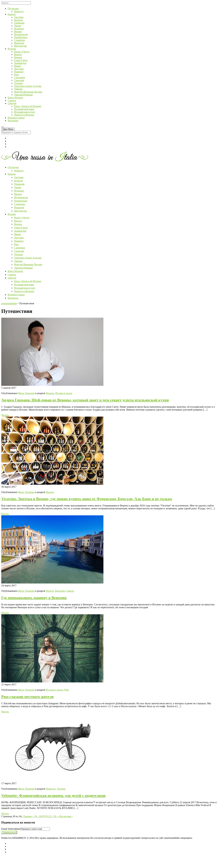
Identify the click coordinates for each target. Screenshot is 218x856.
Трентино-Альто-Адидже (27, 86)
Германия (19, 23)
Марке (17, 66)
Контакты (13, 120)
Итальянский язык (24, 109)
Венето (18, 54)
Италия (12, 48)
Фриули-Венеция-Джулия (28, 91)
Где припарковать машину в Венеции (34, 598)
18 (40, 816)
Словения (19, 40)
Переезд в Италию (24, 114)
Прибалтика (20, 37)
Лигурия (18, 68)
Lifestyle (12, 103)
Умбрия (18, 89)
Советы (12, 100)
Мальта (18, 31)
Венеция (59, 591)
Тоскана (18, 83)
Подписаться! (9, 832)
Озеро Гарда (20, 60)
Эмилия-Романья (23, 94)
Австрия (18, 17)
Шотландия (20, 46)
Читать (5, 415)
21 (47, 816)
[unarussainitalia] (44, 160)
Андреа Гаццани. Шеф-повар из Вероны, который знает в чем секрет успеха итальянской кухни (85, 400)
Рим (16, 74)
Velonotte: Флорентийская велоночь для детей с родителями (53, 795)
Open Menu (8, 129)
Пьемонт (19, 71)
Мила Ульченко (26, 393)
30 (54, 816)
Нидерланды (21, 34)
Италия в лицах (16, 117)
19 (42, 816)
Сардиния (19, 77)
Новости (18, 11)
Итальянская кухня (24, 112)
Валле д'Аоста (21, 51)
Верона (18, 57)
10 (35, 816)
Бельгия (18, 20)
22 (50, 816)
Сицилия (19, 80)
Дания (17, 25)
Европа (12, 14)
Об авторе (13, 8)
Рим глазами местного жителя (27, 697)
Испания (19, 28)
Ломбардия (20, 63)
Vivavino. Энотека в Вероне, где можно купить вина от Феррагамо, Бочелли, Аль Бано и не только (86, 499)
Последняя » (66, 816)
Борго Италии (15, 97)
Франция (19, 43)
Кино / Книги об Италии (27, 106)
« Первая (26, 816)
